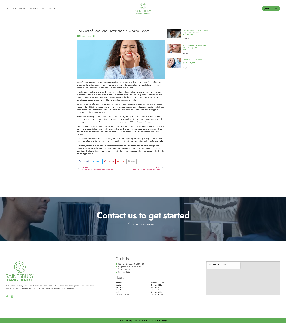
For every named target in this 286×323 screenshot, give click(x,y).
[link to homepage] (143, 8)
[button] (84, 161)
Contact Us (51, 8)
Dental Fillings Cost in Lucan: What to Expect (195, 60)
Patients (33, 8)
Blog (42, 8)
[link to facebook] (7, 296)
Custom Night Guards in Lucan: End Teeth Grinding (196, 31)
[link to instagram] (12, 296)
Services (22, 8)
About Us (10, 8)
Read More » (186, 39)
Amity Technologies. (160, 320)
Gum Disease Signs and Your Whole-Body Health (195, 46)
